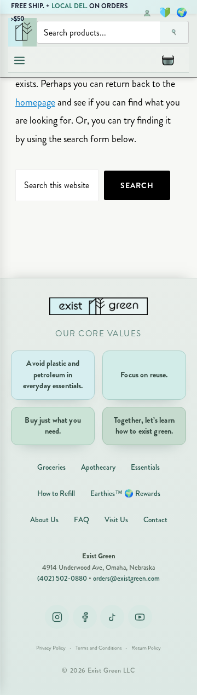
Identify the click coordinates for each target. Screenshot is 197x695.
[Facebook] (85, 617)
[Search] (174, 32)
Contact (155, 520)
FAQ (81, 520)
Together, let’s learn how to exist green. (144, 425)
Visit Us (116, 520)
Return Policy (146, 648)
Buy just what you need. (52, 425)
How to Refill (56, 493)
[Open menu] (19, 60)
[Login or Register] (147, 13)
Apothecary (98, 467)
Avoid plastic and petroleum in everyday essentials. (53, 374)
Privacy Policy (51, 648)
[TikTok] (112, 617)
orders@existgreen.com (126, 578)
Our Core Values (98, 334)
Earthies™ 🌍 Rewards (125, 493)
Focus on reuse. (143, 375)
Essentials (145, 467)
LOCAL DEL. (69, 6)
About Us (44, 520)
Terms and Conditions (99, 648)
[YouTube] (140, 617)
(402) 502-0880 (62, 578)
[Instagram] (57, 617)
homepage (35, 102)
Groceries (51, 467)
